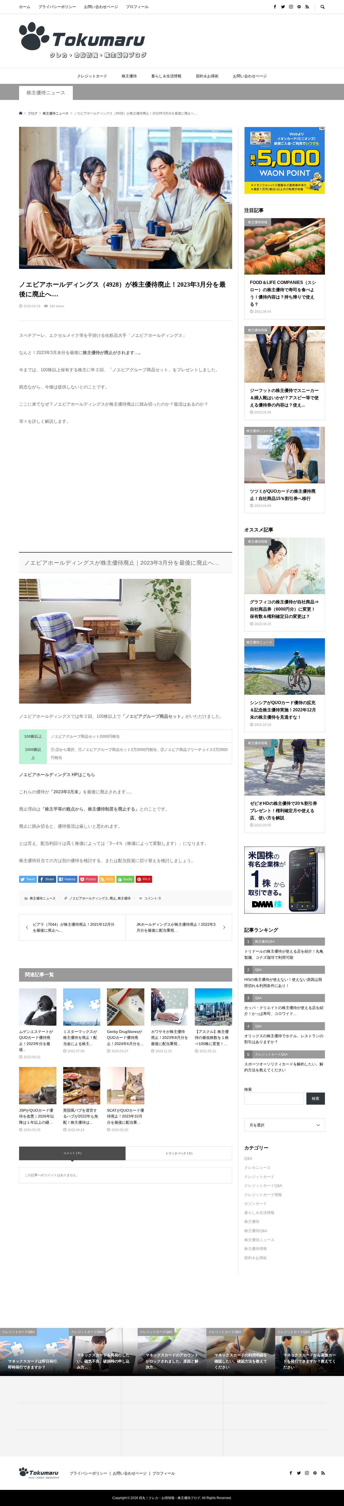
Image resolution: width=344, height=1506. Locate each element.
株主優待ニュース (46, 92)
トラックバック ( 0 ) (179, 1153)
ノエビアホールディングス (88, 898)
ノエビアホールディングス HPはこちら (57, 774)
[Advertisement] (125, 489)
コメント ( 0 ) (72, 1153)
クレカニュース (257, 1167)
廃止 (113, 898)
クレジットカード (92, 76)
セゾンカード (255, 1203)
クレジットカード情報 (263, 1194)
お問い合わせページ (101, 7)
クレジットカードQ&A (263, 1185)
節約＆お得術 (207, 76)
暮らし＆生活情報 (166, 76)
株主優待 (129, 76)
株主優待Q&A (255, 1230)
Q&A (248, 1158)
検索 (248, 1089)
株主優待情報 (255, 1248)
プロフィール (137, 7)
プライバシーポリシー (57, 7)
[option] (34, 1352)
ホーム (24, 7)
